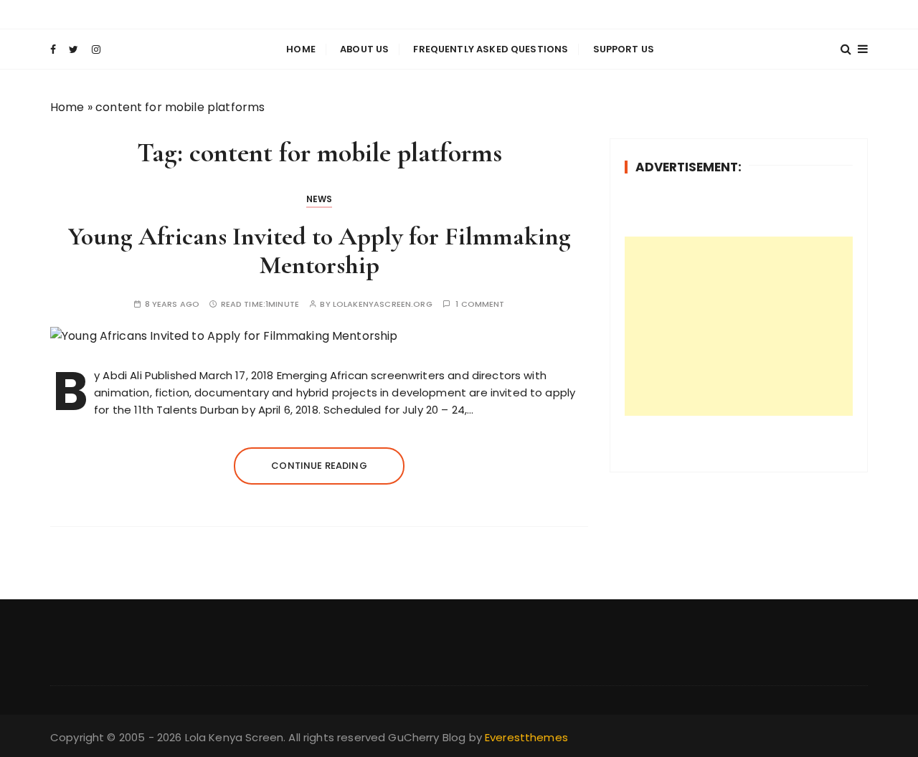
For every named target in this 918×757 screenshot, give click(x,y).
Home (301, 49)
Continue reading (318, 465)
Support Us (624, 49)
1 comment (479, 304)
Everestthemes (526, 737)
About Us (364, 49)
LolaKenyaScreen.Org (382, 304)
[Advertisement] (739, 326)
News (319, 199)
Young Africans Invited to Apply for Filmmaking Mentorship (319, 250)
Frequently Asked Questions (490, 49)
